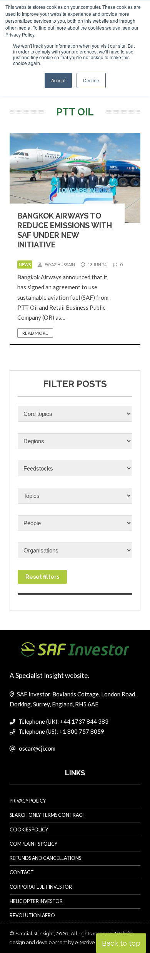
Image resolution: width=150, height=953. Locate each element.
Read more (35, 333)
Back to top (121, 943)
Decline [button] (91, 80)
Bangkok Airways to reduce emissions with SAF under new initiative (64, 230)
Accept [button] (58, 80)
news (25, 264)
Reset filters (42, 577)
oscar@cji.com (37, 748)
